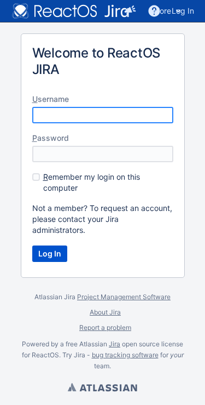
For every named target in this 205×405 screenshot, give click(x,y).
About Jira (105, 312)
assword (50, 137)
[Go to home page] (71, 11)
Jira (114, 344)
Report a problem (105, 327)
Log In (183, 10)
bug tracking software (125, 355)
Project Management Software (124, 297)
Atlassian (103, 388)
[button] (130, 11)
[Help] (154, 11)
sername (50, 99)
